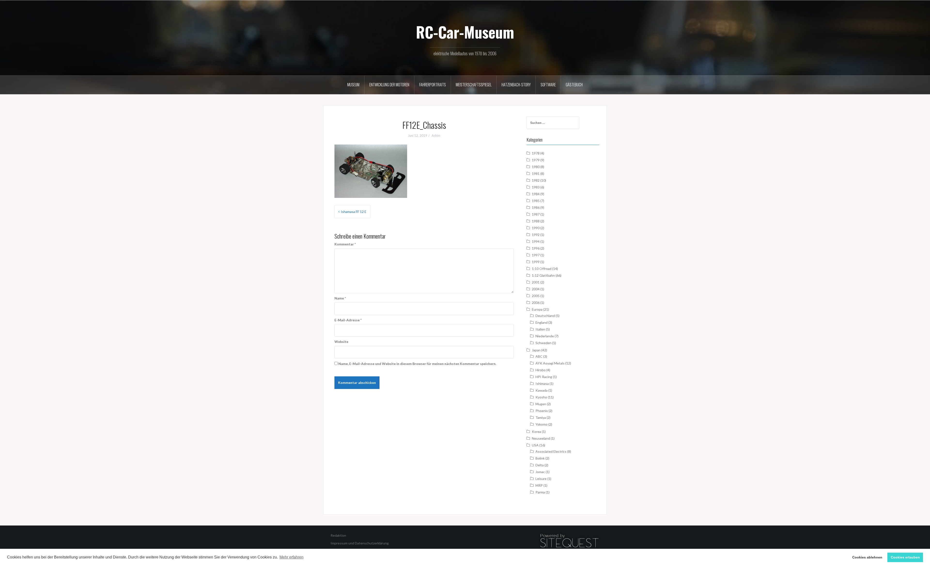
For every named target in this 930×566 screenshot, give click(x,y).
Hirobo (540, 370)
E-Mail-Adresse (348, 320)
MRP (539, 485)
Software (548, 85)
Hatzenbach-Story (516, 85)
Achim (436, 135)
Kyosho (541, 397)
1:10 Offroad (541, 269)
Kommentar (345, 244)
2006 (536, 302)
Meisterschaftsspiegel (474, 85)
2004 (536, 289)
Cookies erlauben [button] (905, 557)
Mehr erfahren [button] (291, 557)
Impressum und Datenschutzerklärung (360, 543)
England (541, 322)
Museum (353, 85)
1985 (536, 201)
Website (341, 342)
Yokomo (541, 424)
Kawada (541, 390)
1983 (536, 187)
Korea (536, 431)
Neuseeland (541, 438)
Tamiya (540, 417)
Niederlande (544, 336)
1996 (536, 248)
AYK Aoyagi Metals (550, 363)
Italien (540, 329)
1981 (536, 173)
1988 (536, 221)
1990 (536, 228)
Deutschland (545, 316)
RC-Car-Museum (465, 32)
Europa (537, 309)
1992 (536, 235)
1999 (536, 262)
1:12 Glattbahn (543, 275)
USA (535, 445)
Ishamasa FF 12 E (353, 212)
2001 (536, 282)
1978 (536, 153)
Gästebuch (574, 85)
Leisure (541, 479)
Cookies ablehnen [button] (867, 557)
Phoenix (541, 411)
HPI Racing (543, 377)
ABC (538, 356)
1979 (536, 160)
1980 (536, 167)
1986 (536, 207)
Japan (536, 350)
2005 (536, 296)
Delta (539, 465)
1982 (536, 180)
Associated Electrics (550, 451)
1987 (536, 214)
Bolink (540, 458)
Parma (540, 492)
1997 (536, 255)
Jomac (540, 472)
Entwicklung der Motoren (389, 85)
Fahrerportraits (432, 85)
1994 (536, 241)
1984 (536, 194)
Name (340, 298)
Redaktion (338, 535)
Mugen (540, 404)
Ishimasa (542, 383)
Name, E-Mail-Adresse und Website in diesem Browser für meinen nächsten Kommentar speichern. (417, 364)
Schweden (543, 343)
